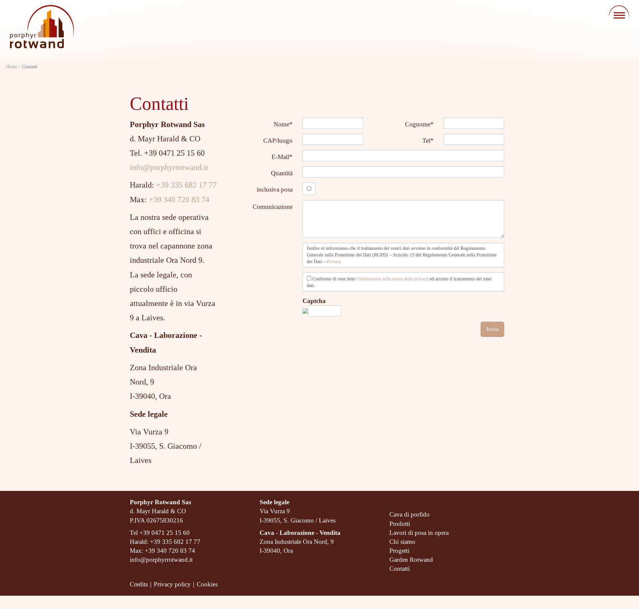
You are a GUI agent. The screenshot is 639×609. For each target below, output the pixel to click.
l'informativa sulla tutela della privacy (392, 278)
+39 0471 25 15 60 (164, 532)
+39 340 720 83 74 (179, 199)
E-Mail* (282, 156)
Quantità (282, 173)
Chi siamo (402, 541)
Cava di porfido (409, 514)
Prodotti (399, 523)
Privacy (334, 261)
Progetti (399, 550)
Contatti (399, 568)
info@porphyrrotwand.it (169, 167)
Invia (492, 329)
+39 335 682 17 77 (186, 185)
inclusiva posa (275, 189)
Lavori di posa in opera (419, 532)
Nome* (283, 124)
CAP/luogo (278, 140)
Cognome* (419, 124)
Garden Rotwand (411, 559)
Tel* (428, 140)
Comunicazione (273, 206)
